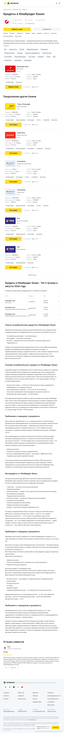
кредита (27, 421)
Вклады (28, 33)
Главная (5, 9)
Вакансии (35, 692)
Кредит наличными (22, 106)
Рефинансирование (32, 49)
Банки (10, 9)
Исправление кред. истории (24, 163)
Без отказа (32, 56)
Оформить (17, 29)
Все (5, 49)
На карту (19, 53)
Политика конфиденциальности (53, 694)
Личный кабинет (8, 36)
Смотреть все (47, 29)
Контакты (54, 33)
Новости (46, 33)
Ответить (13, 667)
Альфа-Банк (7, 60)
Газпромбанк (27, 60)
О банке (5, 33)
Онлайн (22, 49)
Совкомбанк (17, 60)
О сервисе (6, 692)
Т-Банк (48, 56)
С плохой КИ (8, 56)
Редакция (21, 696)
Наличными (44, 49)
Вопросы (20, 33)
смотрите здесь (32, 719)
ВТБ (54, 56)
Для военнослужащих (22, 220)
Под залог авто (46, 53)
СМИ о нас (21, 692)
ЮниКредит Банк (17, 9)
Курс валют (18, 36)
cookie (47, 726)
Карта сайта (50, 705)
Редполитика (22, 699)
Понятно (55, 727)
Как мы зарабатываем (37, 700)
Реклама (35, 696)
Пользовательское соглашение (53, 700)
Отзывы (12, 33)
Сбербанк (41, 56)
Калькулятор (13, 49)
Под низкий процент (20, 56)
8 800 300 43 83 (22, 711)
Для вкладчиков (21, 249)
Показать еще (32, 275)
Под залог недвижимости (32, 53)
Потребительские (9, 53)
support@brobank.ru (9, 711)
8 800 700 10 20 (18, 20)
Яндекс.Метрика (45, 728)
